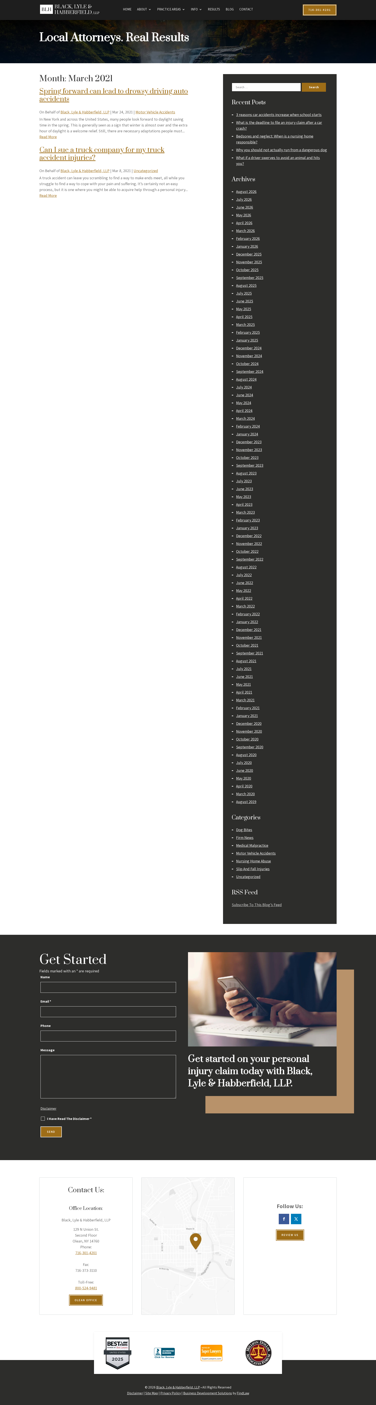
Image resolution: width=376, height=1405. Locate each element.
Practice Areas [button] (169, 9)
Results (214, 9)
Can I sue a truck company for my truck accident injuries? (101, 154)
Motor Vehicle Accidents (155, 112)
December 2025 (249, 254)
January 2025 (247, 340)
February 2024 (248, 426)
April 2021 (244, 692)
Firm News (244, 837)
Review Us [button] (290, 1235)
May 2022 (243, 590)
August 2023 (246, 473)
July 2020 (244, 762)
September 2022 (249, 559)
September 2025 (249, 277)
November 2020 (249, 731)
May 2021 (243, 684)
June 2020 (244, 770)
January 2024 (247, 434)
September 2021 (249, 653)
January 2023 (247, 527)
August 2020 (246, 754)
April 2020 (244, 786)
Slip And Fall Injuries (253, 868)
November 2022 (249, 543)
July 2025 (244, 293)
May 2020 (243, 778)
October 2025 (247, 269)
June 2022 (244, 582)
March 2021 (245, 700)
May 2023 (243, 496)
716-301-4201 (86, 1252)
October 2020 (247, 739)
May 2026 (243, 215)
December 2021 (248, 629)
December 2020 (249, 723)
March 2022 (245, 606)
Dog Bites (244, 829)
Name (45, 977)
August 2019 (246, 801)
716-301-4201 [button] (319, 10)
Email (45, 1001)
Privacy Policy (170, 1393)
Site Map (151, 1393)
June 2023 (244, 488)
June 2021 (244, 676)
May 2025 (243, 308)
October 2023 (247, 457)
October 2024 (247, 363)
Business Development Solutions (207, 1393)
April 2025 (244, 316)
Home (127, 9)
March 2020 (245, 793)
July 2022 (244, 574)
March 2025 (245, 324)
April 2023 (244, 504)
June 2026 (244, 207)
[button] (371, 1373)
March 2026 (245, 230)
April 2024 (244, 410)
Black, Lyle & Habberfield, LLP (84, 112)
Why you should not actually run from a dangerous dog (281, 149)
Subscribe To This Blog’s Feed (257, 904)
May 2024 (243, 402)
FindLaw (243, 1393)
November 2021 (249, 637)
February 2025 (248, 332)
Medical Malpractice (252, 845)
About (142, 9)
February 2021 (248, 707)
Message (47, 1050)
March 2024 (245, 418)
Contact (246, 9)
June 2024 (244, 394)
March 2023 (245, 512)
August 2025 (246, 285)
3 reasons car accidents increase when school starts (279, 114)
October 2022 (247, 551)
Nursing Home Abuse (253, 861)
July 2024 (244, 387)
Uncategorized (146, 170)
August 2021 (246, 660)
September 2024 (249, 371)
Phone (45, 1025)
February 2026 (248, 238)
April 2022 (244, 598)
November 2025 (249, 261)
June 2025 (244, 301)
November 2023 (249, 449)
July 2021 (244, 668)
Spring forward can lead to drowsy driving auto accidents (113, 95)
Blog (230, 9)
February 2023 (248, 520)
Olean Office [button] (86, 1300)
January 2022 (247, 621)
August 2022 (246, 567)
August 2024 (246, 379)
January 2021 (247, 715)
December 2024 (249, 347)
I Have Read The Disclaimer (69, 1119)
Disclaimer (48, 1108)
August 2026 (246, 191)
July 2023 (244, 480)
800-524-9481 (86, 1287)
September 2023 (249, 465)
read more (48, 136)
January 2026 (247, 246)
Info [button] (194, 9)
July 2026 (244, 199)
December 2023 (249, 441)
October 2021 (247, 645)
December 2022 (249, 535)
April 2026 (244, 222)
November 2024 (249, 355)
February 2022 (248, 613)
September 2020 (249, 746)
